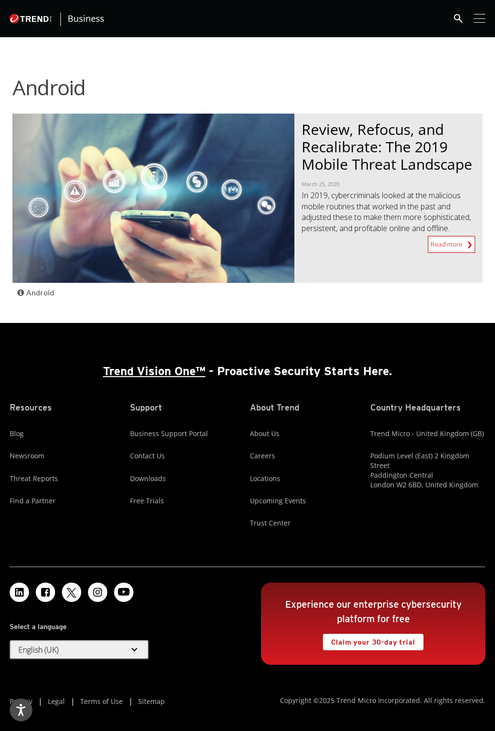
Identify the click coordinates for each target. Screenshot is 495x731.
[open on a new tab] (71, 592)
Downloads (148, 478)
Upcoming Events (278, 500)
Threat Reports (34, 478)
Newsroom (27, 455)
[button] (79, 649)
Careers (262, 455)
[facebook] (45, 592)
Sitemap (151, 701)
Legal (56, 701)
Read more (449, 244)
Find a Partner (33, 500)
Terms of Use (101, 701)
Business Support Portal (169, 433)
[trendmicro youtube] (123, 592)
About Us (264, 433)
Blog (17, 433)
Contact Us (147, 455)
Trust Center (270, 522)
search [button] (458, 18)
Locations (265, 478)
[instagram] (97, 592)
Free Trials (147, 500)
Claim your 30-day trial (369, 640)
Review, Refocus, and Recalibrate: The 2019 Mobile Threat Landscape (387, 146)
